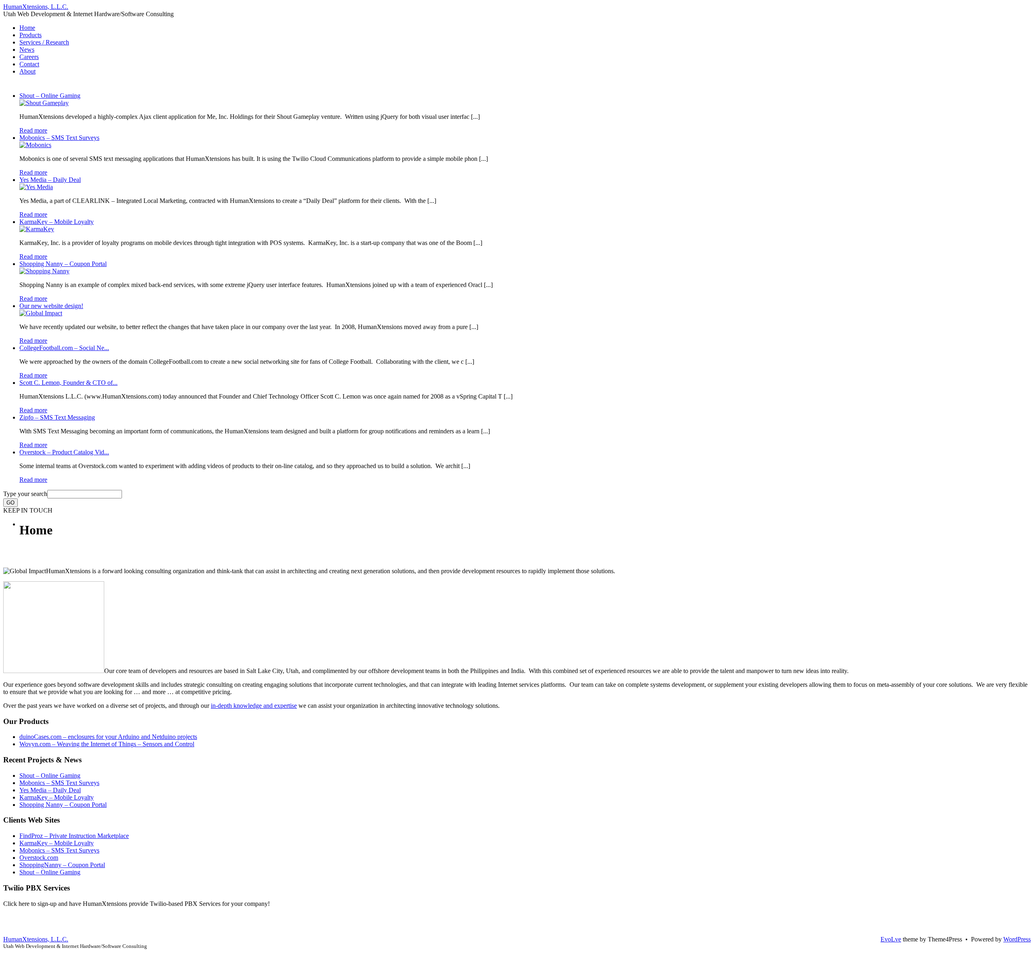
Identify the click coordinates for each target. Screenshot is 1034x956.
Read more (33, 130)
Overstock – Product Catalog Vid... (64, 452)
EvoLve (891, 939)
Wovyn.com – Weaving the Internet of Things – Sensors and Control (106, 744)
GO (10, 503)
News (26, 49)
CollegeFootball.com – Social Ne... (64, 347)
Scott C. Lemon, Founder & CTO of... (68, 382)
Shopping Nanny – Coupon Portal (63, 263)
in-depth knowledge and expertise (254, 705)
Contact (29, 64)
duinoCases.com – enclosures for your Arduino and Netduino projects (108, 736)
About (27, 71)
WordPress (1017, 939)
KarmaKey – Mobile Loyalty (56, 221)
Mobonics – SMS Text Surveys (59, 137)
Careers (29, 56)
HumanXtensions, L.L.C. (35, 6)
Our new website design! (51, 305)
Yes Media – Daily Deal (50, 179)
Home (27, 27)
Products (30, 35)
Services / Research (44, 42)
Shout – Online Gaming (49, 95)
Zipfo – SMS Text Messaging (57, 417)
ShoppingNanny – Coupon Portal (62, 864)
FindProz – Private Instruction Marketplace (74, 835)
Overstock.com (38, 857)
